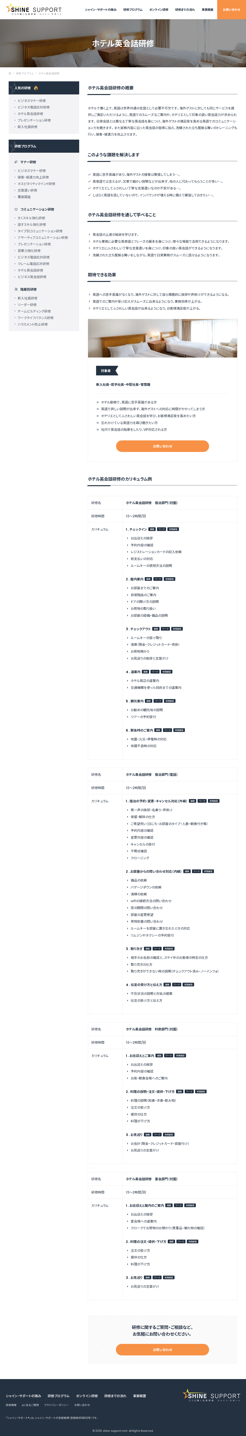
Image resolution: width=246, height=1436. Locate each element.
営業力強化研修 (29, 250)
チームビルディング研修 (34, 311)
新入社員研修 (27, 126)
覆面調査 (24, 196)
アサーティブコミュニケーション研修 (43, 237)
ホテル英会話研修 (30, 113)
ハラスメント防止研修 (33, 324)
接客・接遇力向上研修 (33, 177)
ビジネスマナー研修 (32, 100)
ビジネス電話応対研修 (34, 107)
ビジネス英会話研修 (32, 276)
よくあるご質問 (30, 1405)
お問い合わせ (231, 9)
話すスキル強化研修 (32, 224)
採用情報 (11, 1405)
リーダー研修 (27, 304)
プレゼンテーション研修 (34, 120)
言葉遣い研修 (27, 190)
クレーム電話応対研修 (33, 263)
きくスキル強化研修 (31, 217)
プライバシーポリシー (56, 1405)
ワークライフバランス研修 (35, 317)
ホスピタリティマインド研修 (36, 183)
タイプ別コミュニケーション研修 (40, 230)
